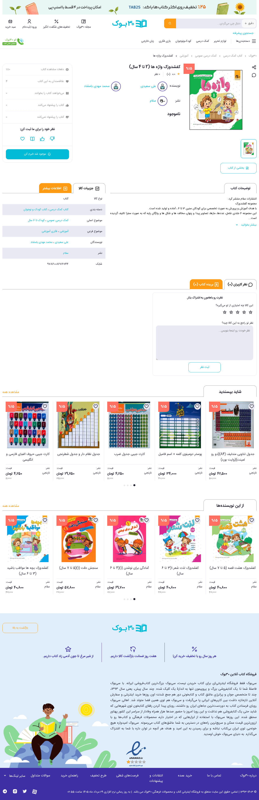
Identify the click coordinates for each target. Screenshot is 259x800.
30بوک (253, 56)
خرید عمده (185, 775)
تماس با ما (214, 775)
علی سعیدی (148, 86)
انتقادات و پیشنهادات (156, 778)
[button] (7, 444)
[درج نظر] (254, 75)
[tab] (89, 188)
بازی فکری (165, 41)
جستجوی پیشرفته (243, 33)
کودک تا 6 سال (36, 220)
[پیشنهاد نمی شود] (52, 139)
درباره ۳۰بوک (248, 775)
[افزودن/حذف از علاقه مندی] (251, 406)
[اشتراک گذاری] (254, 67)
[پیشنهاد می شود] (42, 139)
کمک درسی (202, 41)
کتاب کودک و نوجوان (35, 209)
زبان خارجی (147, 41)
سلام (153, 101)
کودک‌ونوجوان (183, 41)
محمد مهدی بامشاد (96, 86)
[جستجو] (170, 23)
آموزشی (184, 56)
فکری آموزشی (49, 231)
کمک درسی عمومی (206, 56)
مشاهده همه (10, 392)
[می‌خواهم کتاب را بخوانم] (32, 139)
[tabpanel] (53, 231)
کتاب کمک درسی (232, 56)
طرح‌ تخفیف (98, 775)
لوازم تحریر (220, 41)
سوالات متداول (40, 775)
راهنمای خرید (69, 775)
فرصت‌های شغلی (127, 775)
